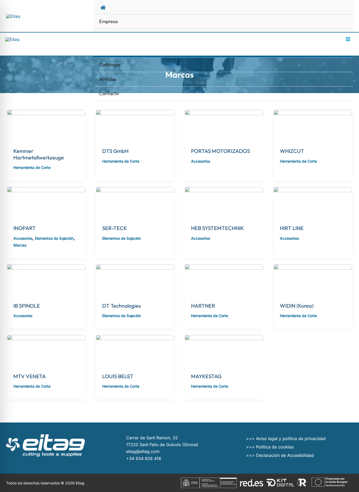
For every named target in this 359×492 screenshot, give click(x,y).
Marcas (19, 245)
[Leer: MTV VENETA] (46, 350)
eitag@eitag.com (143, 451)
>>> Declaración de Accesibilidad (280, 455)
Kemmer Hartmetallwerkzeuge (38, 154)
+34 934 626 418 (143, 458)
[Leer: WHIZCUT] (313, 125)
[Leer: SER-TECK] (135, 202)
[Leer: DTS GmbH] (135, 125)
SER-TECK (114, 228)
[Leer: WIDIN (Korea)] (313, 279)
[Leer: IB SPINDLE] (46, 279)
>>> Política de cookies (270, 447)
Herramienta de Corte (31, 167)
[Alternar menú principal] (348, 39)
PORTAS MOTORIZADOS (220, 151)
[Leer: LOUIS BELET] (135, 350)
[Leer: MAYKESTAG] (224, 350)
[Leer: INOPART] (46, 202)
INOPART (24, 228)
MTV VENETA (29, 376)
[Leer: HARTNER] (224, 279)
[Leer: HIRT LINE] (313, 202)
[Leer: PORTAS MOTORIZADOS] (224, 125)
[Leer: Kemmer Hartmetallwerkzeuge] (46, 125)
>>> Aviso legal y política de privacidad (286, 438)
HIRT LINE (292, 228)
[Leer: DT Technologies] (135, 279)
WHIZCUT (292, 151)
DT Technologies (121, 305)
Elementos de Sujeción (54, 238)
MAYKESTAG (206, 376)
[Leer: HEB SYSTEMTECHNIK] (224, 202)
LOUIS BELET (118, 376)
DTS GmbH (115, 151)
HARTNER (203, 305)
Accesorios (200, 161)
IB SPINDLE (26, 305)
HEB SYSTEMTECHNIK (217, 228)
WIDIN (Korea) (297, 305)
